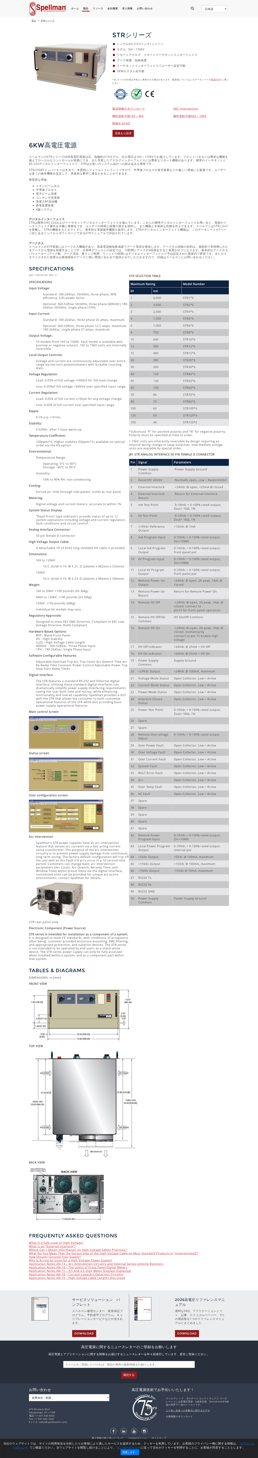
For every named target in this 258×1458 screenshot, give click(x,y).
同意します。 (130, 1452)
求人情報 (127, 8)
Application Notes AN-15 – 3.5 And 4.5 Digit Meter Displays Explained (80, 1271)
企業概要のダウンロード (179, 1416)
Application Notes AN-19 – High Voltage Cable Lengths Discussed (77, 1278)
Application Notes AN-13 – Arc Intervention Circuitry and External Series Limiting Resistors (96, 1264)
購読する (129, 1375)
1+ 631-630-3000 (45, 1415)
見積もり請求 (123, 133)
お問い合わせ (145, 8)
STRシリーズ (48, 20)
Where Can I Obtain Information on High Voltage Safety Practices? (78, 1250)
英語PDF (215, 79)
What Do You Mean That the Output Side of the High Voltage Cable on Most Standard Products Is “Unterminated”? (114, 1253)
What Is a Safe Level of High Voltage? (56, 1243)
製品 (85, 8)
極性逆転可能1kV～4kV (128, 116)
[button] (194, 8)
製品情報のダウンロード (128, 109)
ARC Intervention (185, 109)
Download (84, 1333)
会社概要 (112, 8)
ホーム (75, 8)
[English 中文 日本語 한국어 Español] (214, 8)
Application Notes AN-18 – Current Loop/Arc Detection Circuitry (76, 1274)
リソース (98, 8)
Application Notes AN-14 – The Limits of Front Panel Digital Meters (78, 1267)
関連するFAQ (121, 123)
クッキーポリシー (129, 1447)
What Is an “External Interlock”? (52, 1246)
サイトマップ (156, 1438)
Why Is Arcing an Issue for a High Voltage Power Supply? (70, 1260)
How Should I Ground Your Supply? (55, 1257)
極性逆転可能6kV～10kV (189, 116)
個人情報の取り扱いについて (108, 1438)
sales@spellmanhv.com (53, 1422)
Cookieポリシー (135, 1438)
